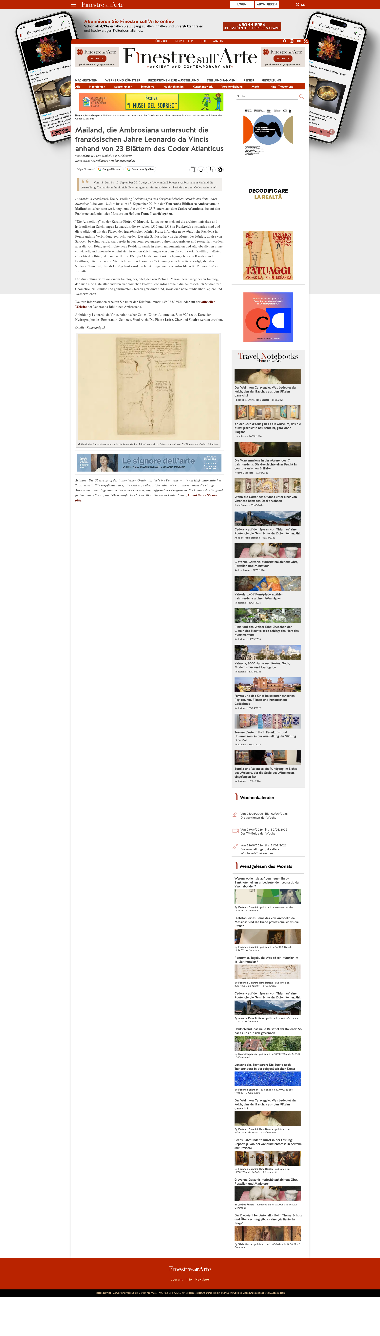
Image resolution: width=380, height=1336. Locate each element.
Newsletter (184, 41)
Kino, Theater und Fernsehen (282, 87)
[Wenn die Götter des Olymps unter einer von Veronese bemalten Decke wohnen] (268, 486)
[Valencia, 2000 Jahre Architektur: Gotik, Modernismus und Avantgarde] (268, 653)
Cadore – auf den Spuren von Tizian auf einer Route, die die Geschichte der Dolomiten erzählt (268, 531)
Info (203, 41)
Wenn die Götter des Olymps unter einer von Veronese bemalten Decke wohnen (266, 499)
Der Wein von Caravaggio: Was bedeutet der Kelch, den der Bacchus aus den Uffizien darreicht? (265, 391)
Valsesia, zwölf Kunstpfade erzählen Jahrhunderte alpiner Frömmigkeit (259, 596)
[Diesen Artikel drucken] (201, 170)
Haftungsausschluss (123, 161)
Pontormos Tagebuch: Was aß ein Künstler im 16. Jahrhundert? (266, 960)
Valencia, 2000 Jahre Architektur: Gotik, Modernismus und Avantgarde (262, 665)
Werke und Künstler (122, 80)
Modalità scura (277, 1292)
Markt (255, 86)
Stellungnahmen (221, 80)
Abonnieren (267, 4)
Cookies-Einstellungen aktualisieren (251, 1292)
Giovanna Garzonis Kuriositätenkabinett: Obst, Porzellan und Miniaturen (266, 564)
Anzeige (218, 41)
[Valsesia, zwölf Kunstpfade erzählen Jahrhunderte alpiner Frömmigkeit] (268, 584)
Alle (77, 86)
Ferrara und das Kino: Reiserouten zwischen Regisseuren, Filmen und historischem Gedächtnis (265, 700)
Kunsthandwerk (203, 86)
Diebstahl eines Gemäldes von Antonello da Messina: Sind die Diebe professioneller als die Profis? (267, 922)
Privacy (228, 1292)
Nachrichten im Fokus (173, 87)
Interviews (147, 86)
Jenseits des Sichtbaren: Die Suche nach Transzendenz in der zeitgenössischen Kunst (265, 1067)
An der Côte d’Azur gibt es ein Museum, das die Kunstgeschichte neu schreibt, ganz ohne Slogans (268, 428)
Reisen (248, 80)
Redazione (87, 156)
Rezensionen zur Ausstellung (173, 80)
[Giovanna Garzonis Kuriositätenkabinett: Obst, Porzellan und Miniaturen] (268, 551)
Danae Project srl (214, 1292)
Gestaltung (271, 80)
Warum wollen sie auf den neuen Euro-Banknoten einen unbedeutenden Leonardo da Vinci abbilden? (267, 882)
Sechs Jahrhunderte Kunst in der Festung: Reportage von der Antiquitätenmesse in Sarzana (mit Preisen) (268, 1144)
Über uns (161, 41)
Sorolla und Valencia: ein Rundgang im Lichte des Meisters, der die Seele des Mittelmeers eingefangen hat (266, 773)
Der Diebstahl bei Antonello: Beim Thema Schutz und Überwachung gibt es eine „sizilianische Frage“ (268, 1219)
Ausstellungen (123, 86)
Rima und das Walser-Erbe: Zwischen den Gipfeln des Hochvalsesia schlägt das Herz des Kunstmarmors (267, 631)
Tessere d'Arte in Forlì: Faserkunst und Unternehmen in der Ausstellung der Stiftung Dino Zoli (265, 736)
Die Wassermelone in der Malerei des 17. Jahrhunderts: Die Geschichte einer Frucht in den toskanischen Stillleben (266, 464)
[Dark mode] (220, 171)
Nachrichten (86, 80)
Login (242, 4)
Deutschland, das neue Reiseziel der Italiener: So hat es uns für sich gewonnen (268, 1031)
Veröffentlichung (232, 86)
